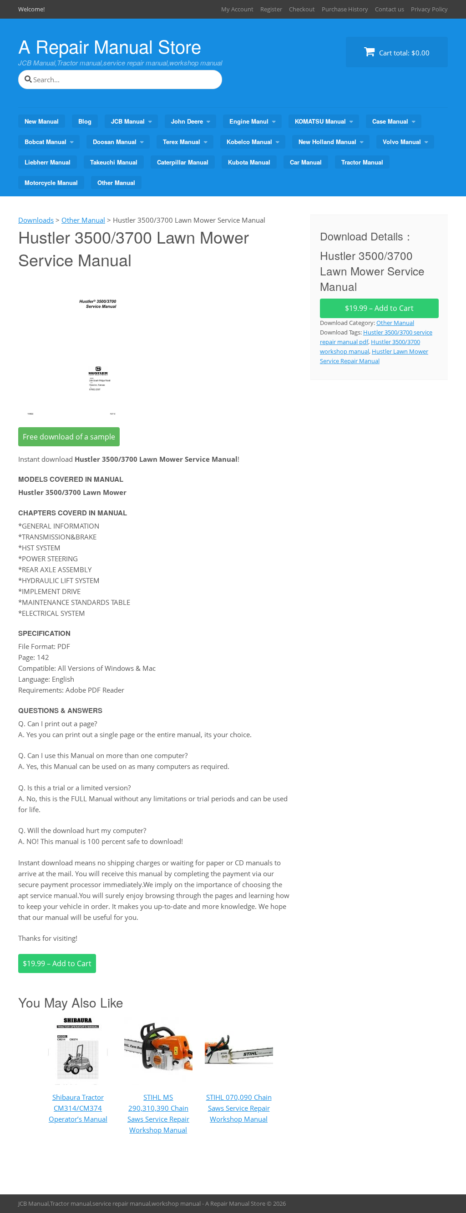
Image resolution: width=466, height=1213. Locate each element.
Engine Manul (248, 121)
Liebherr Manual (48, 162)
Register (271, 9)
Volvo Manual (402, 141)
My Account (237, 9)
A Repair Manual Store (109, 46)
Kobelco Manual (249, 141)
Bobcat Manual (45, 141)
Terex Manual (181, 141)
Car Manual (306, 162)
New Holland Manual (327, 141)
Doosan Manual (115, 141)
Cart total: (403, 52)
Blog (84, 121)
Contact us (389, 9)
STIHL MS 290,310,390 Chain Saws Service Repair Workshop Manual (158, 1113)
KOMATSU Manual (320, 121)
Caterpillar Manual (182, 162)
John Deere (187, 121)
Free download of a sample (69, 437)
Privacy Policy (429, 9)
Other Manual (116, 182)
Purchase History (345, 9)
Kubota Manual (249, 162)
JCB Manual (128, 121)
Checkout (302, 9)
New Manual (42, 121)
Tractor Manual (362, 162)
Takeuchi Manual (113, 162)
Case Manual (390, 121)
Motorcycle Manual (51, 182)
